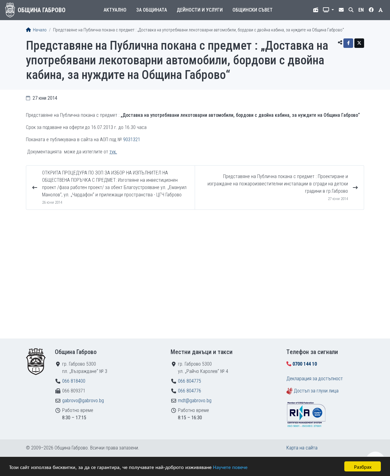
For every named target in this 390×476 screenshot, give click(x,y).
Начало (39, 30)
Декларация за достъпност (314, 378)
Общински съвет (252, 10)
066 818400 (73, 381)
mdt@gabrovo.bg (194, 400)
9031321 (131, 139)
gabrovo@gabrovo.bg (83, 400)
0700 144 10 (304, 364)
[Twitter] (359, 43)
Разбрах (362, 466)
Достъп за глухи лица (316, 391)
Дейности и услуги (200, 10)
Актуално (115, 10)
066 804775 (189, 381)
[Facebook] (348, 43)
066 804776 (189, 391)
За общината (151, 10)
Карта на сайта (301, 448)
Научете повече (230, 467)
